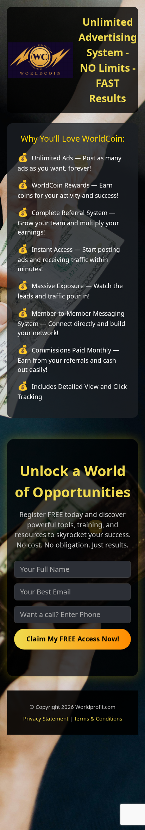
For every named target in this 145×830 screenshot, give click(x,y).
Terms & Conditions (98, 718)
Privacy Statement (45, 718)
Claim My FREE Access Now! (72, 639)
